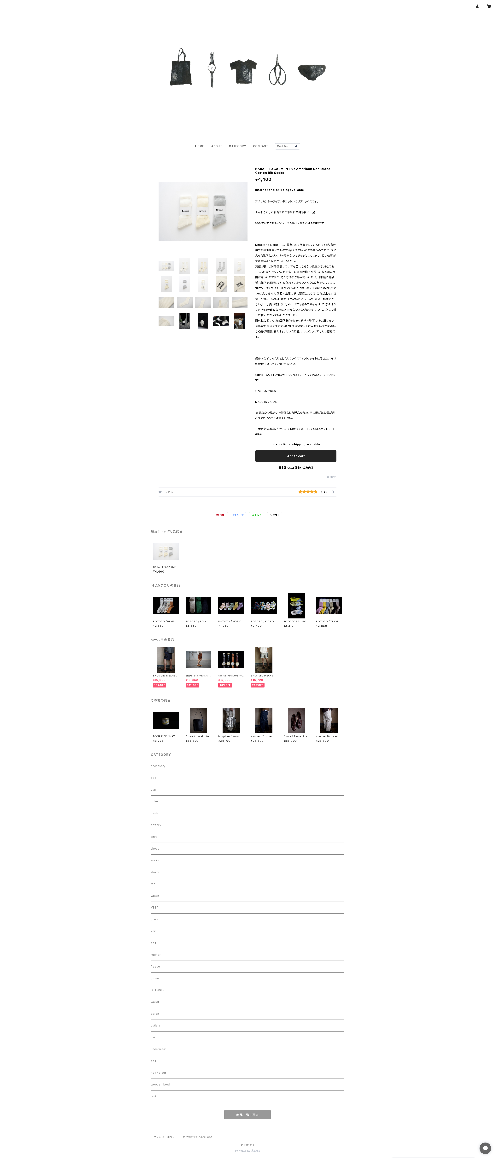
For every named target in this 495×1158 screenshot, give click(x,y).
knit (153, 931)
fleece (155, 966)
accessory (158, 766)
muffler (156, 954)
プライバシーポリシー (165, 1137)
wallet (155, 1001)
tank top (156, 1096)
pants (155, 813)
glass (154, 919)
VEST (155, 907)
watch (155, 895)
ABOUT (216, 146)
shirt (154, 836)
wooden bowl (160, 1084)
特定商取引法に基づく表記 (197, 1137)
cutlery (156, 1025)
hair (153, 1037)
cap (153, 789)
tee (153, 884)
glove (155, 978)
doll (153, 1060)
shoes (155, 848)
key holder (158, 1072)
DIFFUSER (158, 990)
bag (153, 777)
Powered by (243, 1150)
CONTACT (260, 146)
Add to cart (296, 456)
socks (155, 860)
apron (155, 1013)
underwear (158, 1049)
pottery (156, 825)
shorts (155, 872)
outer (154, 801)
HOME (199, 146)
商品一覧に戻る (247, 1115)
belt (153, 943)
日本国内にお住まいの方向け (295, 467)
